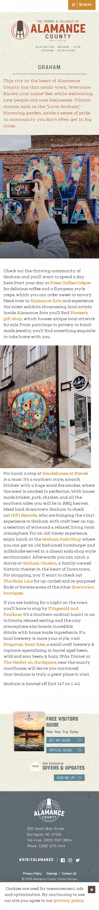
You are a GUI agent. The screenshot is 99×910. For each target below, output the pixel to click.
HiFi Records (24, 515)
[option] (49, 196)
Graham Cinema (40, 563)
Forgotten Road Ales (24, 644)
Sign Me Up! (66, 777)
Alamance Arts (45, 301)
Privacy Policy (32, 873)
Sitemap (52, 873)
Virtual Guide (60, 750)
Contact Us (69, 873)
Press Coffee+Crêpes (70, 283)
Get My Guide (60, 740)
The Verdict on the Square (29, 662)
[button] (91, 889)
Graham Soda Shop (61, 539)
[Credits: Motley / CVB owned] (49, 196)
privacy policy (69, 900)
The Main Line (18, 581)
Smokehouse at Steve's (65, 473)
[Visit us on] (63, 860)
